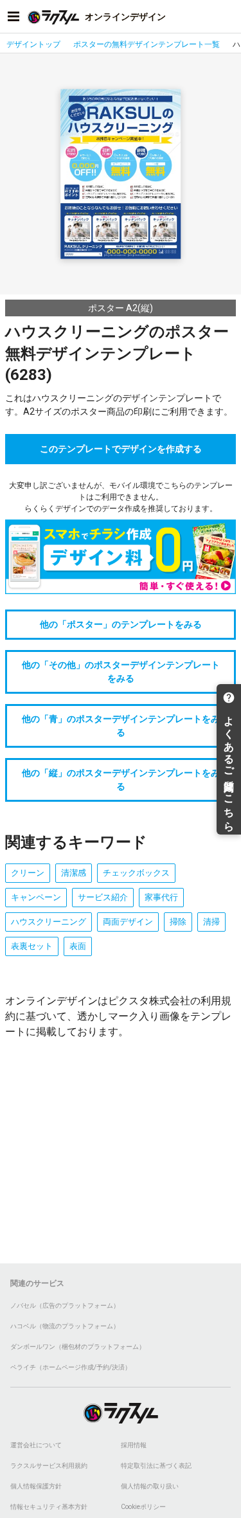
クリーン (27, 873)
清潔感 (73, 873)
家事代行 (161, 897)
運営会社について (36, 1445)
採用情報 (134, 1445)
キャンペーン (36, 897)
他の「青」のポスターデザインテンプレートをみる (121, 725)
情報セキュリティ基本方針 (48, 1506)
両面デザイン (128, 921)
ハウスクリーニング (48, 921)
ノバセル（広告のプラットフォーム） (65, 1305)
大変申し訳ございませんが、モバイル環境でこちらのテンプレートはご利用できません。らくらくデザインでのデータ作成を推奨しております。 (121, 497)
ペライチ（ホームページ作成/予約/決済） (70, 1367)
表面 (77, 946)
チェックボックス (136, 873)
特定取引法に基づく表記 (156, 1465)
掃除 (178, 921)
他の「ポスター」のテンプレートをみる (121, 624)
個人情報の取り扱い (150, 1486)
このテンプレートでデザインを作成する (121, 449)
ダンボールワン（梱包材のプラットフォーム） (77, 1346)
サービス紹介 (103, 897)
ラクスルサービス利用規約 (48, 1465)
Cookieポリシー (143, 1506)
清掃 (211, 921)
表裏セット (32, 946)
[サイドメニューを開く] (13, 16)
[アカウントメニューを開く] (227, 16)
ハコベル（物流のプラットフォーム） (65, 1326)
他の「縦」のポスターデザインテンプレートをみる (121, 779)
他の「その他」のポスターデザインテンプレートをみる (121, 671)
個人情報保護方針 (36, 1486)
